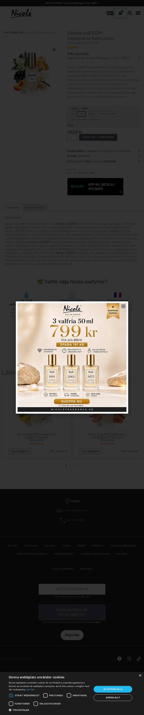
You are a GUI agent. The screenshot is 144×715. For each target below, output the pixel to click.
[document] (72, 357)
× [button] (140, 675)
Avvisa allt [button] (113, 697)
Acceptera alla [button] (112, 689)
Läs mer (30, 689)
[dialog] (72, 693)
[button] (49, 710)
